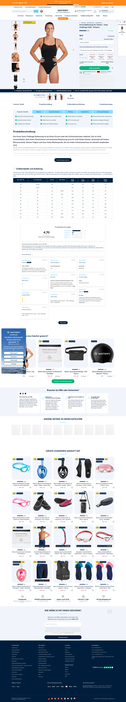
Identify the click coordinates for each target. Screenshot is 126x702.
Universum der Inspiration (17, 674)
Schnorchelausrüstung (69, 656)
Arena (66, 671)
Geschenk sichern (63, 637)
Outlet (66, 650)
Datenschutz (41, 672)
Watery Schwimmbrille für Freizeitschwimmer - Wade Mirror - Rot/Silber (105, 553)
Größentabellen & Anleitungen (18, 667)
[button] (23, 50)
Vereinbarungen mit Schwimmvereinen (46, 656)
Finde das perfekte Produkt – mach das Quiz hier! (22, 665)
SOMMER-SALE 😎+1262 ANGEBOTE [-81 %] (29, 22)
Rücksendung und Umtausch (17, 658)
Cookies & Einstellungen (17, 670)
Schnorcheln (13, 360)
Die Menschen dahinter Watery (44, 654)
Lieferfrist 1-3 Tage (18, 6)
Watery (66, 667)
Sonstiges (13, 363)
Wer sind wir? (41, 647)
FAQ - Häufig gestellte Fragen (44, 665)
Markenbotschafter (42, 658)
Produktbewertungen (106, 104)
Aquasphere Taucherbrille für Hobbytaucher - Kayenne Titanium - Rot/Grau (84, 553)
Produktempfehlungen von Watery (19, 663)
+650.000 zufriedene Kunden (45, 6)
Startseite (21, 15)
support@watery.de (99, 650)
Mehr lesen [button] (82, 302)
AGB (39, 674)
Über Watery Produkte (43, 652)
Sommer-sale (62, 18)
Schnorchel (58, 15)
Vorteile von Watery (42, 661)
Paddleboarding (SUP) (87, 15)
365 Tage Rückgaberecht (30, 6)
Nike (66, 676)
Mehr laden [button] (63, 322)
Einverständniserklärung (17, 679)
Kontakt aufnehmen (16, 650)
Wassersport (29, 15)
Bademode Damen (90, 22)
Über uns (107, 6)
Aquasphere (67, 674)
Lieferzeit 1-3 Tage (83, 599)
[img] (25, 260)
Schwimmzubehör (68, 654)
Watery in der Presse (42, 667)
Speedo (66, 669)
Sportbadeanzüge (98, 22)
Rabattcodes (14, 661)
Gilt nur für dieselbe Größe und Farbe (107, 62)
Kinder (98, 15)
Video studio (14, 672)
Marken (105, 15)
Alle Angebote (68, 647)
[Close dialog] (25, 330)
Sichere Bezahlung (15, 652)
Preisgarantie (22, 599)
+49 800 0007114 (98, 6)
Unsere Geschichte (42, 650)
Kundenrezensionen (42, 663)
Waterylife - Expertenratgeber (44, 670)
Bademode (39, 15)
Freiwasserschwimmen (71, 15)
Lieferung (14, 656)
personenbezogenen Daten (69, 632)
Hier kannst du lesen (87, 685)
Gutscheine (14, 676)
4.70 (47, 232)
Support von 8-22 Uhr (63, 599)
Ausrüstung (48, 15)
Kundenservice (15, 647)
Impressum (40, 676)
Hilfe (113, 6)
